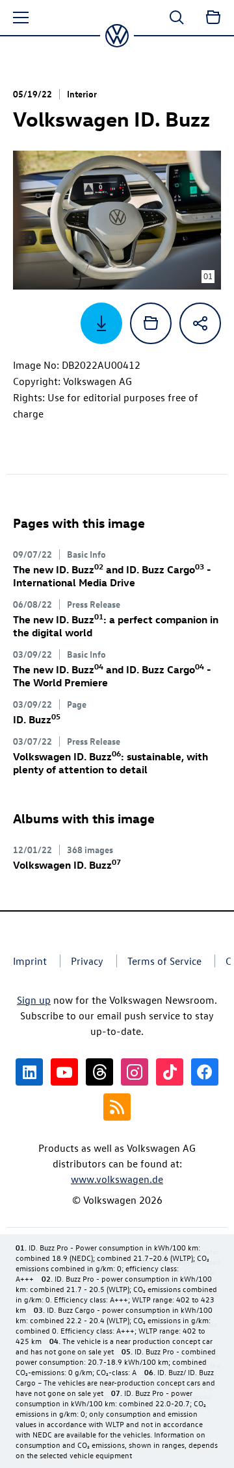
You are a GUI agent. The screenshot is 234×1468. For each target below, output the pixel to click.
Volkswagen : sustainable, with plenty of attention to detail (110, 763)
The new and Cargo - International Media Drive (112, 576)
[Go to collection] (213, 17)
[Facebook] (204, 1072)
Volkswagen (67, 864)
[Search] (177, 17)
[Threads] (99, 1072)
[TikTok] (169, 1072)
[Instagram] (134, 1072)
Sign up (34, 999)
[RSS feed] (117, 1107)
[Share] (200, 323)
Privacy (87, 960)
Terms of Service (164, 960)
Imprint (30, 960)
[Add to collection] (151, 323)
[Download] (101, 323)
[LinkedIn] (29, 1072)
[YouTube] (64, 1072)
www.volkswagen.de (117, 1179)
